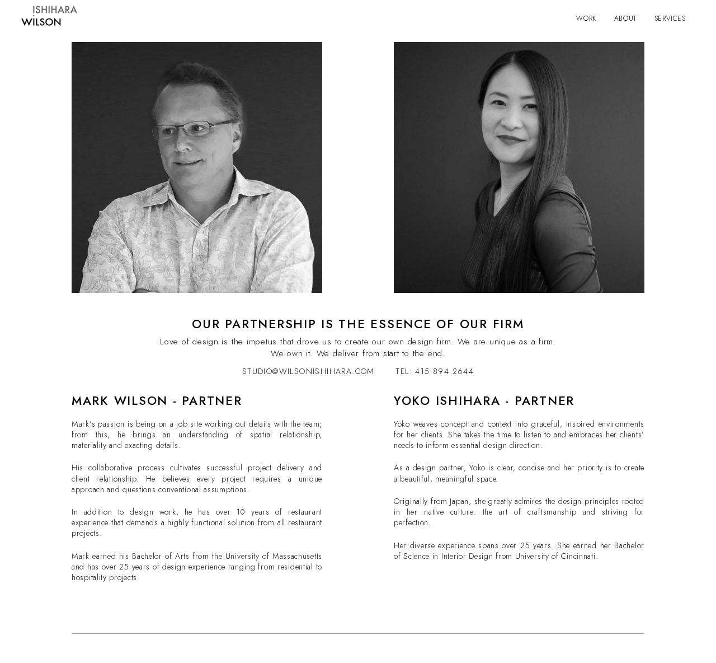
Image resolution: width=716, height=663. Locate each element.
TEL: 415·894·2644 (434, 371)
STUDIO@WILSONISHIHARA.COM (310, 371)
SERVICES (670, 18)
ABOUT (625, 18)
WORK (586, 18)
